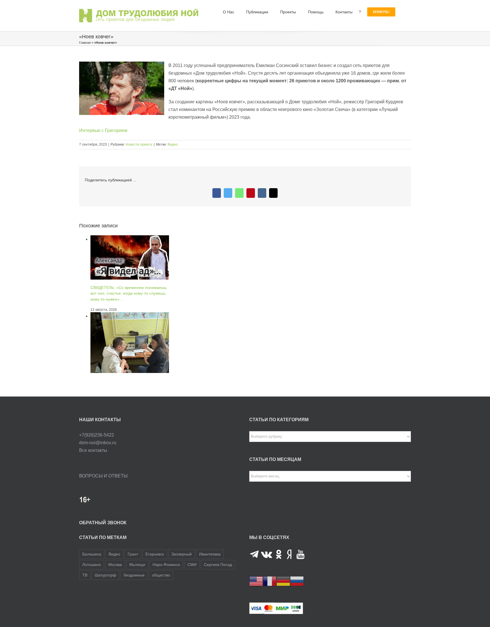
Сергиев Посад (218, 564)
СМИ (192, 564)
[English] (256, 580)
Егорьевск (154, 554)
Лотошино (91, 564)
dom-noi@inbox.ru (97, 442)
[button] (403, 12)
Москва (115, 564)
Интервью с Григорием (103, 130)
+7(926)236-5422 (96, 435)
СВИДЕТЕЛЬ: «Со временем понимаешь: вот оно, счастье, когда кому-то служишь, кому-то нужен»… (129, 293)
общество (161, 575)
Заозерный (181, 554)
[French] (269, 580)
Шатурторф (105, 575)
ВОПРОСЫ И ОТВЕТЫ (103, 475)
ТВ (84, 575)
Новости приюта (139, 144)
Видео (173, 144)
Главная (85, 42)
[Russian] (297, 580)
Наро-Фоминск (166, 564)
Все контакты (93, 450)
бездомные (134, 575)
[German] (283, 580)
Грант (133, 554)
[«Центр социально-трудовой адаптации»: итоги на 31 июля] (129, 316)
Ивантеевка (210, 554)
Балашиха (91, 554)
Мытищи (137, 564)
